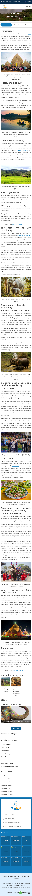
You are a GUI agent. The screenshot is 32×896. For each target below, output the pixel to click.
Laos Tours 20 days (6, 791)
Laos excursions (17, 224)
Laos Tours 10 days (6, 785)
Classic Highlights (6, 744)
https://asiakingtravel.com (13, 826)
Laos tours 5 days (17, 670)
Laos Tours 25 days (7, 794)
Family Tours (4, 757)
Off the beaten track (7, 760)
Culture (27, 25)
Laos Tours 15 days (6, 788)
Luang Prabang (23, 150)
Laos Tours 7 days (6, 782)
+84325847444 (9, 815)
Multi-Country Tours (7, 763)
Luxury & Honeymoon (7, 754)
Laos (29, 34)
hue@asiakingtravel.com (12, 822)
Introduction (6, 25)
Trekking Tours (5, 750)
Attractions (17, 25)
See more (16, 728)
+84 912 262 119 (9, 818)
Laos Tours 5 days (6, 779)
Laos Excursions (5, 776)
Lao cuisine (15, 466)
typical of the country (23, 235)
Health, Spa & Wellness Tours (9, 766)
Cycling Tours (5, 747)
